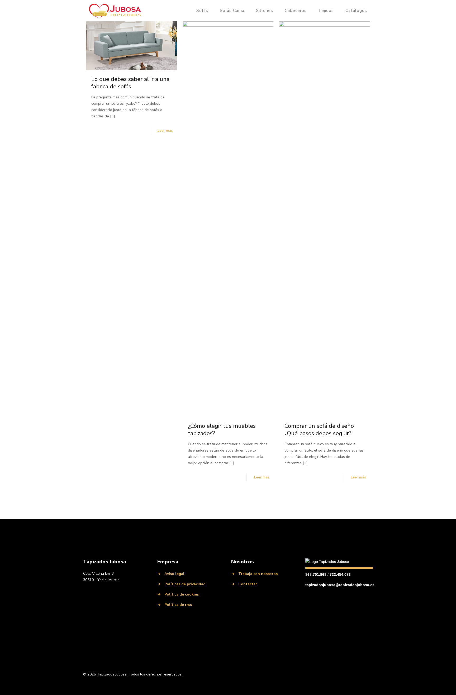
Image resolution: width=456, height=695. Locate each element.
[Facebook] (85, 593)
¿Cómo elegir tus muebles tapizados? (222, 429)
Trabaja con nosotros (258, 573)
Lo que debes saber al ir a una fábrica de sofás (130, 82)
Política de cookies (181, 594)
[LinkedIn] (95, 593)
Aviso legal (174, 573)
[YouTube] (114, 593)
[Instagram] (104, 593)
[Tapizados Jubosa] (115, 10)
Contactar (247, 584)
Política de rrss (178, 604)
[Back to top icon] (367, 674)
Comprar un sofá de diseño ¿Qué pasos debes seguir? (319, 429)
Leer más (165, 130)
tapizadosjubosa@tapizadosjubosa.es (339, 585)
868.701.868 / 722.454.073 (328, 574)
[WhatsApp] (123, 593)
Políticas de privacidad (185, 584)
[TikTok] (133, 593)
